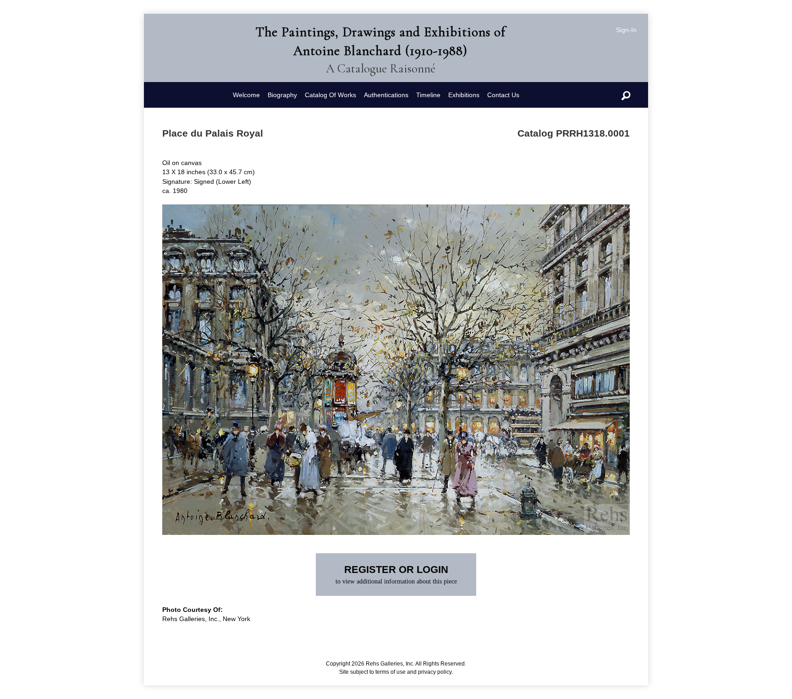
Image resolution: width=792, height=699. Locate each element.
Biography (282, 95)
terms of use (390, 672)
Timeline (428, 95)
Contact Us (503, 95)
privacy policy (434, 672)
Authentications (386, 95)
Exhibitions (463, 95)
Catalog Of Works (330, 95)
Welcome (246, 95)
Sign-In (626, 29)
